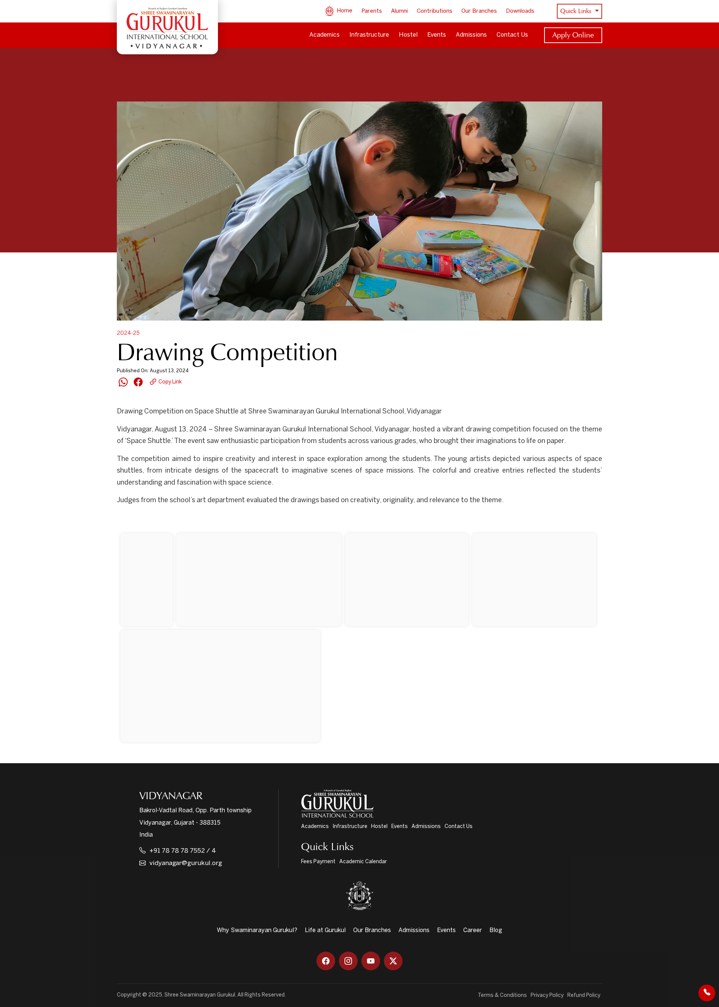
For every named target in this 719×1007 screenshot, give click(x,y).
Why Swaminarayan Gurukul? (257, 930)
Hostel (408, 35)
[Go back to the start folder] (128, 520)
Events (436, 35)
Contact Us (512, 35)
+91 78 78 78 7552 (177, 851)
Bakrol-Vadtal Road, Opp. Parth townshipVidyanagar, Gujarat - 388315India (195, 823)
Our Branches (479, 11)
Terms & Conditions (502, 995)
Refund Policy (583, 995)
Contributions (434, 11)
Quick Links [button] (576, 11)
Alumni (399, 11)
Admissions (471, 35)
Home (343, 10)
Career (472, 930)
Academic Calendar (363, 861)
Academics (324, 35)
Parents (371, 11)
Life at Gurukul (325, 930)
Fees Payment (318, 861)
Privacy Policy (547, 995)
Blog (495, 930)
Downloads (520, 11)
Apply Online (573, 34)
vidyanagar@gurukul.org (185, 863)
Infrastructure (369, 35)
